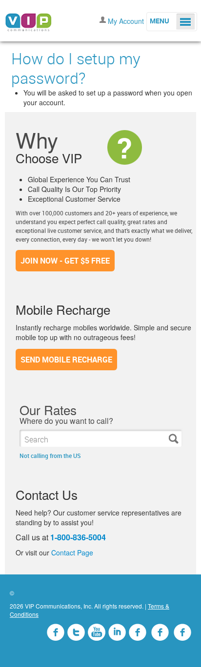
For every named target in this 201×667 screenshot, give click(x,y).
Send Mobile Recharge (66, 359)
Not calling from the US (50, 455)
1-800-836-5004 (78, 537)
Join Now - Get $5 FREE (65, 260)
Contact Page (72, 552)
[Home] (28, 19)
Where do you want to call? (66, 421)
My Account (126, 21)
